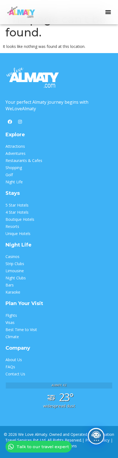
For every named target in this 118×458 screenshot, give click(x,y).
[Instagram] (20, 121)
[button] (108, 12)
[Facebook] (9, 121)
